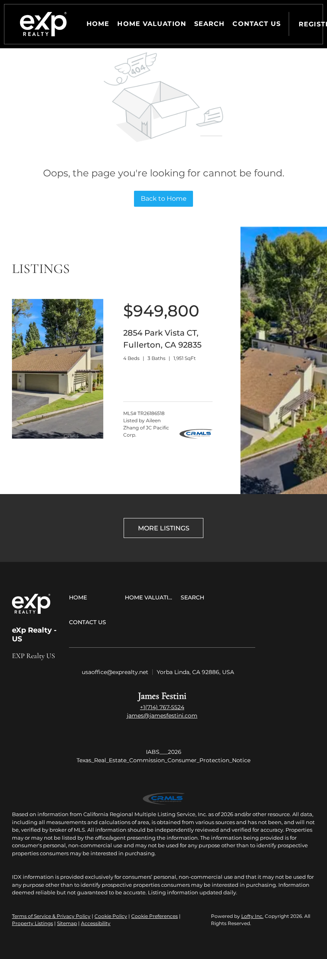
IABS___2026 (163, 751)
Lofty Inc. (252, 916)
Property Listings (32, 923)
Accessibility (95, 923)
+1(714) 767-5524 (162, 707)
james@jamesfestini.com (162, 715)
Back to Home (164, 198)
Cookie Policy (111, 916)
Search (209, 24)
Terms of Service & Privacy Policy (51, 916)
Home (98, 24)
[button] (43, 24)
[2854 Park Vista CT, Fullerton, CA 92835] (57, 437)
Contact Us (256, 24)
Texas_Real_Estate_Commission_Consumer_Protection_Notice (163, 760)
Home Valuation (151, 24)
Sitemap (67, 923)
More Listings (163, 528)
